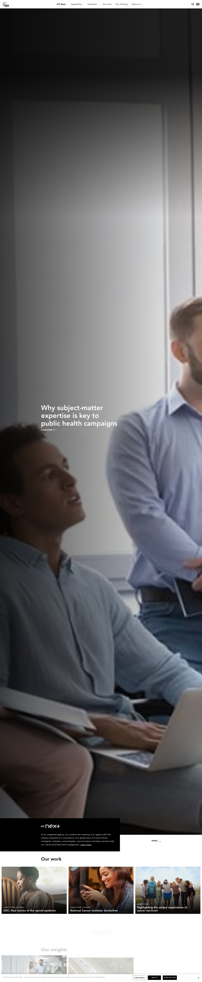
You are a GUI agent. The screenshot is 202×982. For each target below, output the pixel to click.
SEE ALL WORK (101, 926)
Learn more (85, 844)
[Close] (198, 977)
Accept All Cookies (170, 977)
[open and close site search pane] (192, 4)
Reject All (154, 977)
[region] (101, 978)
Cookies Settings (139, 977)
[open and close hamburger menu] (197, 4)
